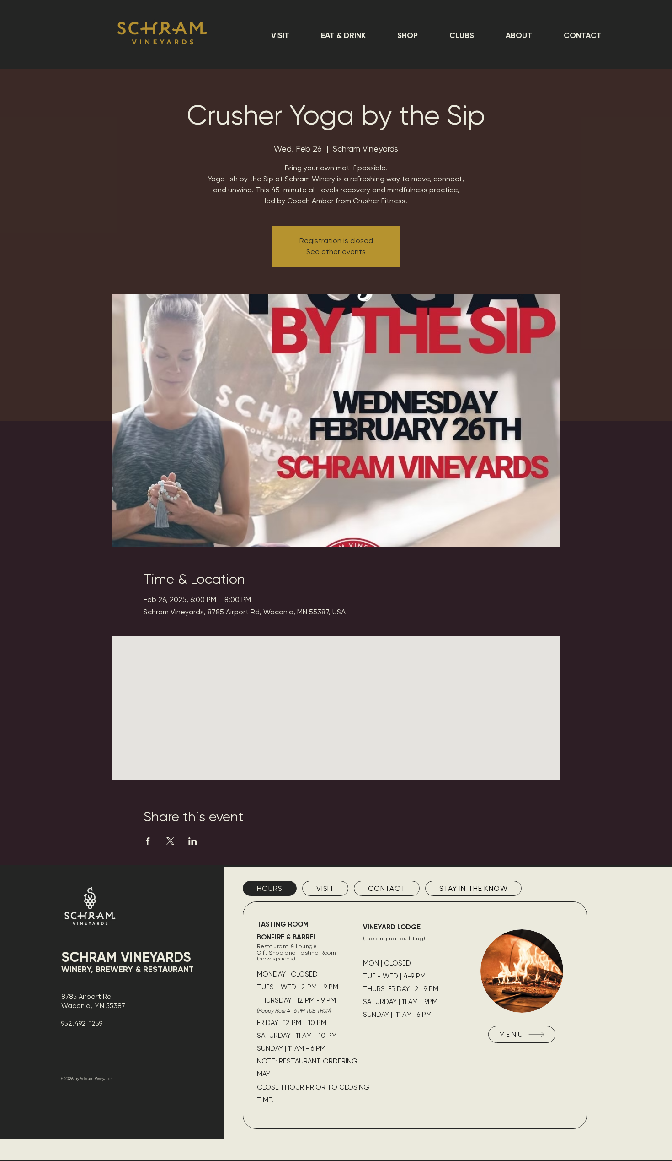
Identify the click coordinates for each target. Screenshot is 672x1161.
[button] (280, 35)
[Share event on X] (170, 841)
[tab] (270, 888)
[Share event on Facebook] (148, 841)
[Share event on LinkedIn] (192, 841)
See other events (336, 251)
